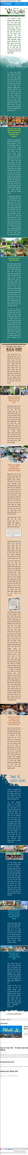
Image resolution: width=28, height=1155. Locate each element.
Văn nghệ (25, 3)
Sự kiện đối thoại (18, 3)
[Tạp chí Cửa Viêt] (5, 4)
